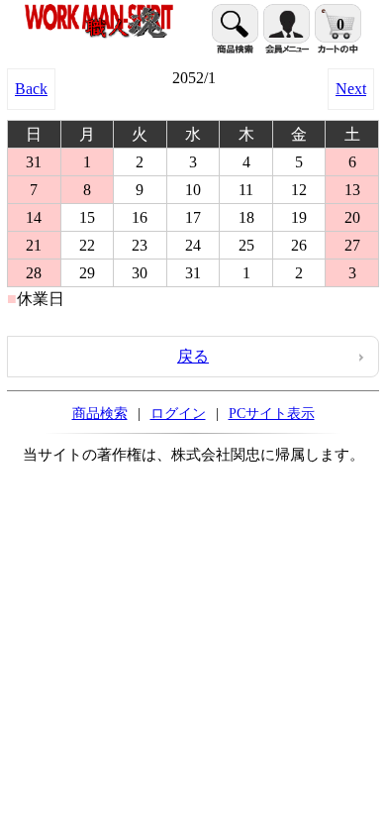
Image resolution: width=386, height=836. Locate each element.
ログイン (178, 413)
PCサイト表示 (272, 413)
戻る (193, 356)
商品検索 (100, 413)
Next (351, 88)
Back (31, 88)
